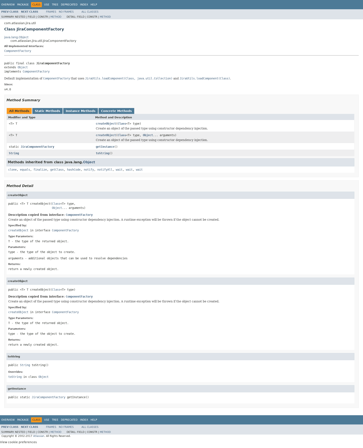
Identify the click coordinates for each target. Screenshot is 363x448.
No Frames (66, 11)
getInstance (105, 146)
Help (94, 4)
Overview (8, 4)
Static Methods (47, 111)
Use (46, 4)
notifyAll (104, 169)
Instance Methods (80, 111)
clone (12, 169)
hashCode (73, 169)
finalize (40, 169)
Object (23, 67)
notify (89, 169)
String (14, 153)
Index (84, 4)
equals (25, 169)
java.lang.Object (16, 37)
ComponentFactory (17, 51)
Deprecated (69, 4)
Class (122, 123)
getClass (57, 169)
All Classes (90, 11)
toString (102, 153)
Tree (55, 4)
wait (119, 169)
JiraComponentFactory (37, 146)
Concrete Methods (116, 111)
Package (23, 4)
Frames (51, 11)
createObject (106, 123)
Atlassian (38, 436)
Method (55, 16)
